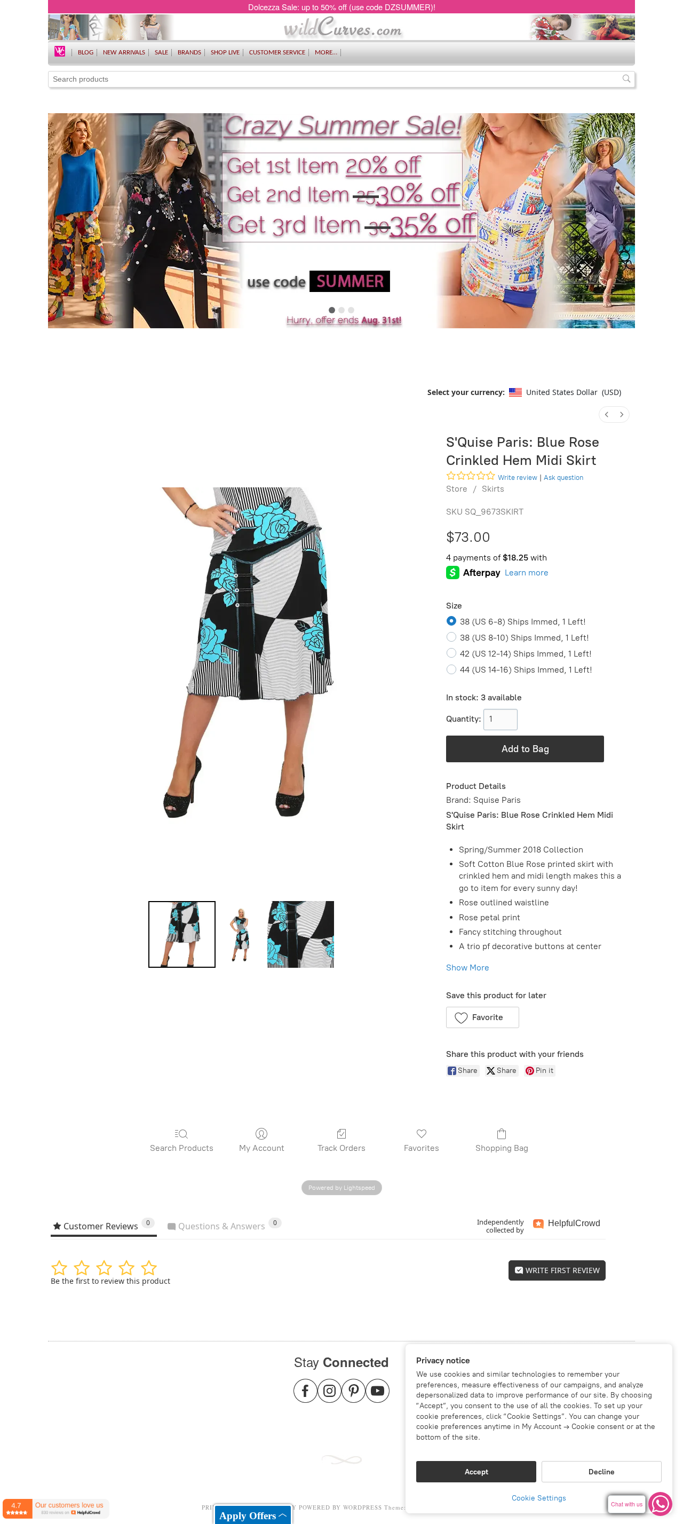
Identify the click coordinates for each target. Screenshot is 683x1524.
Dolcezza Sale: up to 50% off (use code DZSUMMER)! (341, 6)
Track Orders (341, 1148)
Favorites (421, 1148)
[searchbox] (341, 79)
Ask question (563, 477)
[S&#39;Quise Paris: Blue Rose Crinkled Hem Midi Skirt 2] (300, 934)
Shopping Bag (501, 1148)
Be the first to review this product (110, 1281)
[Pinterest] (354, 1397)
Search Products (181, 1148)
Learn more (527, 572)
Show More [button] (467, 967)
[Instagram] (329, 1397)
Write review (517, 477)
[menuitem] (606, 414)
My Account (261, 1148)
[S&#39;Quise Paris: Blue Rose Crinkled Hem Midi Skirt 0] (181, 934)
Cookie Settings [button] (539, 1498)
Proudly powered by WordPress (324, 1507)
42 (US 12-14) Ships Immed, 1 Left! (526, 654)
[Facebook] (305, 1397)
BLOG (85, 52)
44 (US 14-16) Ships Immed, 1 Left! (526, 670)
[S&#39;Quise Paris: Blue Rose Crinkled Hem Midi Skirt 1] (241, 934)
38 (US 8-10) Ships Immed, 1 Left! (524, 638)
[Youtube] (378, 1397)
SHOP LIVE (225, 52)
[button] (482, 1017)
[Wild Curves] (60, 50)
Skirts (493, 489)
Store (456, 489)
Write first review (561, 1270)
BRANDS (189, 52)
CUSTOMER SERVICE (277, 52)
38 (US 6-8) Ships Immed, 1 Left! (523, 622)
